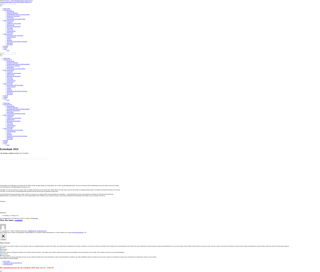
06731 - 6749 (9, 0)
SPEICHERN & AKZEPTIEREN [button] (9, 258)
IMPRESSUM (32, 231)
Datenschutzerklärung (78, 232)
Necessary (4, 249)
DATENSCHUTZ (42, 231)
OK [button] (85, 232)
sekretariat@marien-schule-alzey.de (23, 0)
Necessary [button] (2, 247)
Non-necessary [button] (4, 253)
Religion (35, 218)
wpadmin (4, 218)
